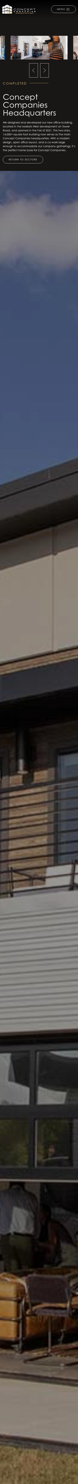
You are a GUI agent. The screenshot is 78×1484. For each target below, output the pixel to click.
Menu (61, 9)
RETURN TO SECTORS (23, 159)
